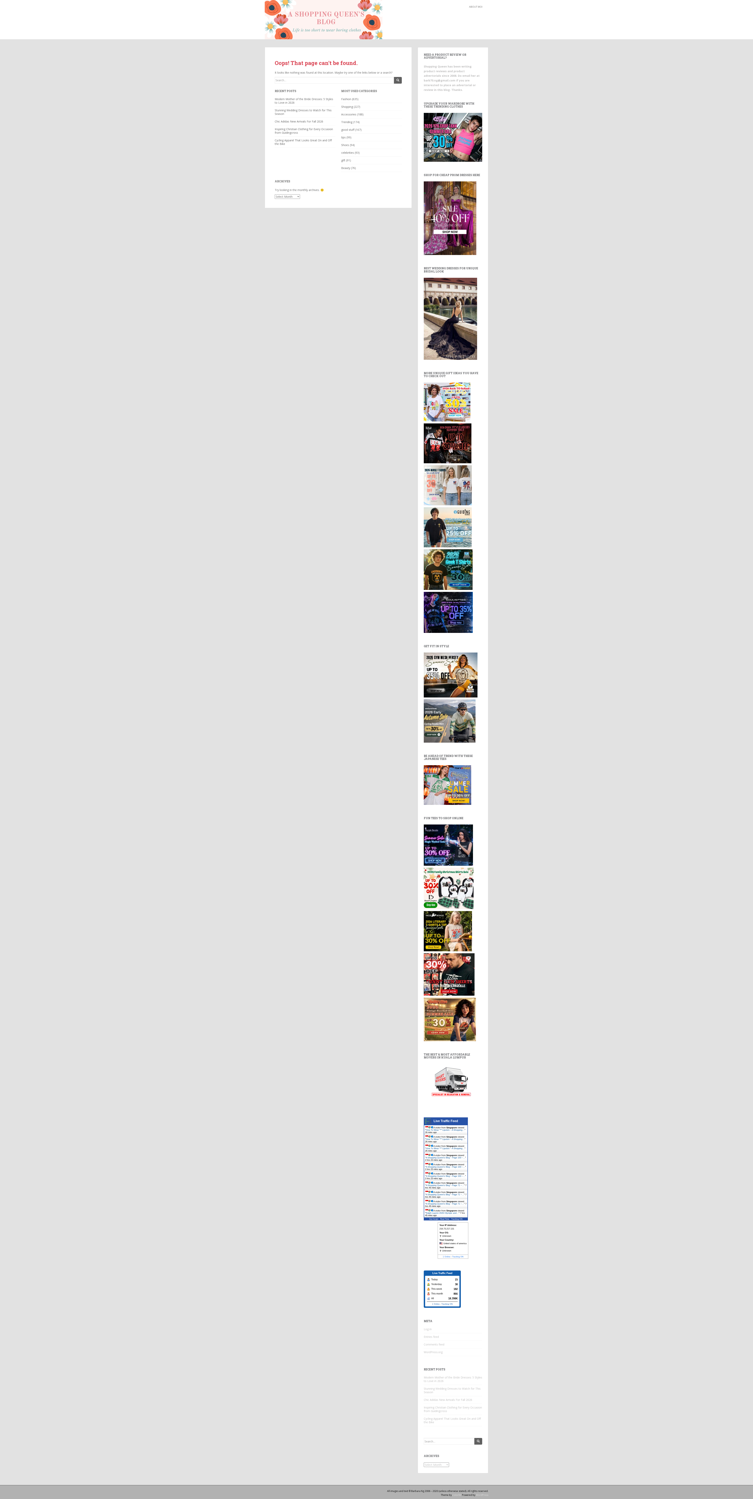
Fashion (346, 99)
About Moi (475, 6)
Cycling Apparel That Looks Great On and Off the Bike (303, 142)
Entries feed (431, 1337)
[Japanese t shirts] (447, 785)
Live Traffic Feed (446, 1121)
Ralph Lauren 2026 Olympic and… (442, 1213)
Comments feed (434, 1344)
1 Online (446, 1257)
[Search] (398, 80)
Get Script (433, 1219)
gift (343, 160)
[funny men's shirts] (449, 974)
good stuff (347, 130)
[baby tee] (453, 137)
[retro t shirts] (450, 1019)
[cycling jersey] (450, 720)
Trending (346, 122)
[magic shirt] (448, 845)
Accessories (348, 114)
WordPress (482, 1495)
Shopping (347, 107)
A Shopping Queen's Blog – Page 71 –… (445, 1185)
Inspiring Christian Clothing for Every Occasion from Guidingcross (304, 130)
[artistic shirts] (448, 612)
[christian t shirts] (448, 527)
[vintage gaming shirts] (447, 443)
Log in (428, 1329)
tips (343, 137)
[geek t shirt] (448, 569)
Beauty (345, 168)
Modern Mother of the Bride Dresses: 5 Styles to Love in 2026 (304, 100)
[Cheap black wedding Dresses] (450, 318)
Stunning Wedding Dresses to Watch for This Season (303, 112)
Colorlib (456, 1495)
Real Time (444, 1219)
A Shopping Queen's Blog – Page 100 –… (445, 1157)
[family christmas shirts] (449, 888)
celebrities (347, 152)
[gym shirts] (450, 674)
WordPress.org (433, 1352)
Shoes (345, 145)
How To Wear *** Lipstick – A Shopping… (445, 1130)
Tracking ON (456, 1219)
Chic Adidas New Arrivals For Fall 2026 (299, 121)
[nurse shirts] (448, 485)
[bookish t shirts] (448, 931)
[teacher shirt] (447, 402)
